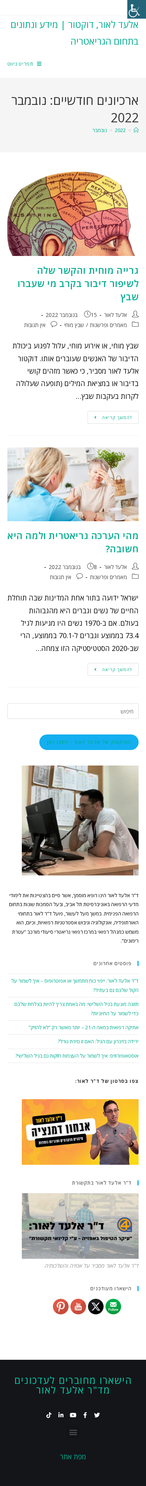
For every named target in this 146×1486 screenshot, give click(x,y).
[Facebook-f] (85, 1415)
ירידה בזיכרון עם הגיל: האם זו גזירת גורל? (98, 1041)
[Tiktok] (49, 1415)
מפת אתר (73, 1456)
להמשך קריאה (110, 415)
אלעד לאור (115, 314)
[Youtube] (73, 1415)
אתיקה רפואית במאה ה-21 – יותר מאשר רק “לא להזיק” (84, 1027)
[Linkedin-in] (61, 1415)
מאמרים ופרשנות (108, 325)
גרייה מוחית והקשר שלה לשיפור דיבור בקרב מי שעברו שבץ (78, 283)
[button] (73, 1432)
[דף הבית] (136, 130)
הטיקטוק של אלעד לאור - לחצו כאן (89, 742)
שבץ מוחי (74, 325)
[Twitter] (97, 1415)
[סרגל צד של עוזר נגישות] (136, 9)
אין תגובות (35, 325)
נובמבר (99, 130)
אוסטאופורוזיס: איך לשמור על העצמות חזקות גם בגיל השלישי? (77, 1055)
